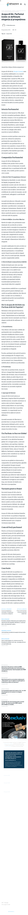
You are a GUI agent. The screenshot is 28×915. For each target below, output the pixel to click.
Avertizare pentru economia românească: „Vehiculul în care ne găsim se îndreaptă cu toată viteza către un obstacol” (13, 681)
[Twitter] (14, 653)
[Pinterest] (14, 657)
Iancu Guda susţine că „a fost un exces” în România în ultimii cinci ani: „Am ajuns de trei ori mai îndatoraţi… (13, 642)
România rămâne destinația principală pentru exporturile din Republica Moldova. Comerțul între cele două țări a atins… (13, 622)
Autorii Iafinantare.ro (10, 760)
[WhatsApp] (14, 660)
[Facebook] (14, 650)
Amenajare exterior (6, 630)
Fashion (13, 10)
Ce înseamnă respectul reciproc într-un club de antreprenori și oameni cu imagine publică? (13, 692)
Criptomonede (8, 746)
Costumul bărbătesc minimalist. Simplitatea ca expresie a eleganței (7, 612)
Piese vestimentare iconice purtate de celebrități (22, 612)
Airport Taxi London (8, 743)
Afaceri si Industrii (5, 688)
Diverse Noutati (4, 665)
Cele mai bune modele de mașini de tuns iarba (13, 632)
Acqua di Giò (9, 33)
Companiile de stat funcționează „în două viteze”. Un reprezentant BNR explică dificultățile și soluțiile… (12, 703)
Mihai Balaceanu (11, 25)
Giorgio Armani (18, 71)
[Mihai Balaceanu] (4, 25)
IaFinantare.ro (11, 911)
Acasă (2, 10)
